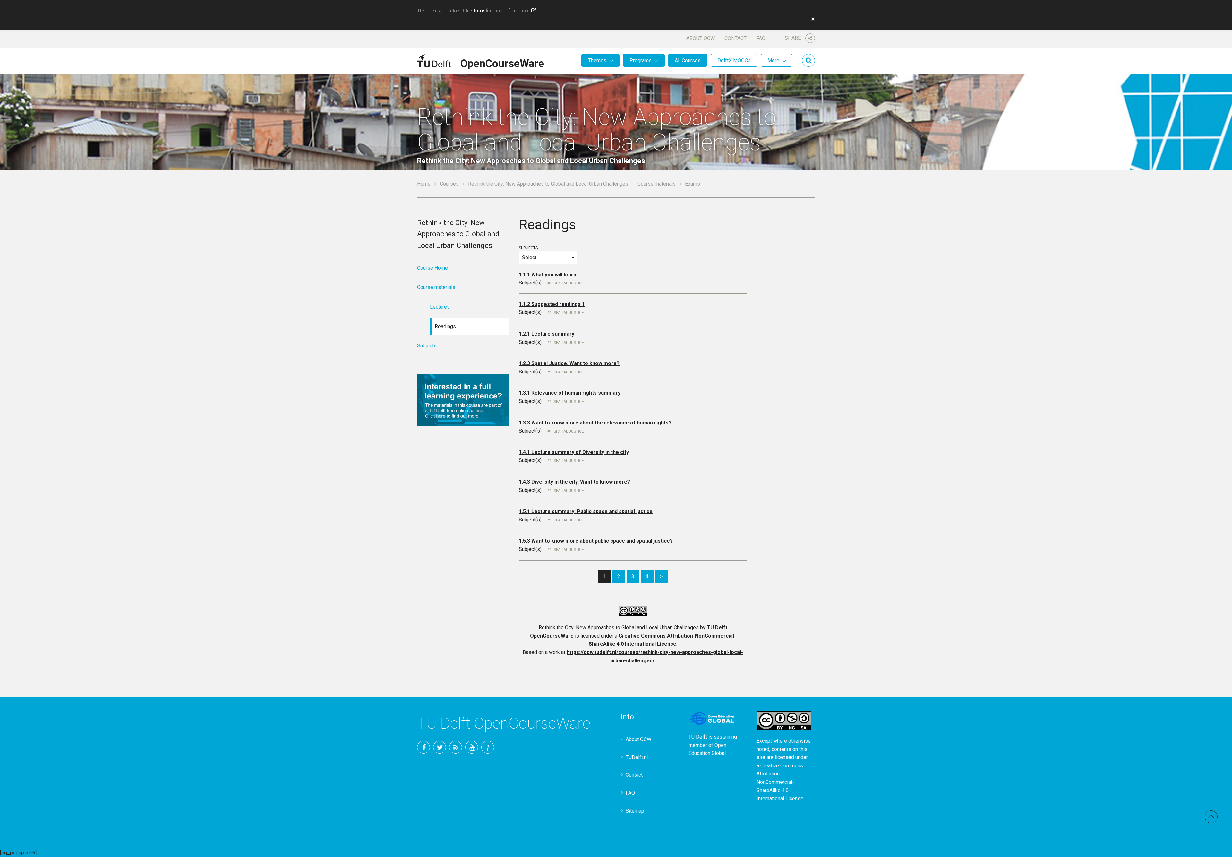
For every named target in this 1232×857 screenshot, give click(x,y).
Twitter (439, 747)
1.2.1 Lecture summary (546, 334)
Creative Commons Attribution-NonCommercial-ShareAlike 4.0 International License (780, 782)
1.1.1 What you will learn (547, 275)
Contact (735, 38)
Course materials (656, 184)
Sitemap (635, 811)
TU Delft (487, 747)
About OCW (700, 38)
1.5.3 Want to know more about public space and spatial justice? (596, 541)
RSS (455, 747)
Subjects (528, 248)
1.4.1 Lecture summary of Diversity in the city (574, 452)
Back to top (1211, 816)
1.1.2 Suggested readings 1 (552, 304)
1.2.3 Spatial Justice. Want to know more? (569, 363)
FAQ (761, 38)
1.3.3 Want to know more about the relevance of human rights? (595, 423)
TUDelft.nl (637, 757)
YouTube (471, 747)
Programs (640, 60)
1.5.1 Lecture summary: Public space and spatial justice (586, 511)
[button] (811, 19)
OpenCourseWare (502, 62)
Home (424, 184)
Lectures (440, 307)
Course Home (432, 268)
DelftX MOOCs (734, 60)
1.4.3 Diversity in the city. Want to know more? (574, 482)
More (773, 60)
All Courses (688, 60)
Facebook (423, 747)
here (479, 10)
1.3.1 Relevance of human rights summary (569, 393)
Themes (597, 60)
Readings (445, 326)
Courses (449, 184)
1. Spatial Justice (567, 283)
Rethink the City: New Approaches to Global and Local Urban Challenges (548, 184)
